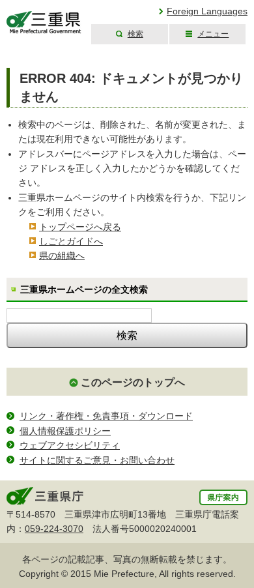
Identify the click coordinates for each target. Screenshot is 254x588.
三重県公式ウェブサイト (44, 22)
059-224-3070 (54, 528)
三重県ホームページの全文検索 (84, 289)
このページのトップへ (133, 382)
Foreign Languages (207, 11)
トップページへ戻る (80, 227)
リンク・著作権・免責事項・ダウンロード (106, 416)
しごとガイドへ (71, 241)
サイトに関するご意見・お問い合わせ (97, 460)
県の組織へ (62, 255)
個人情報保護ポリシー (65, 431)
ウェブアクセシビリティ (70, 445)
